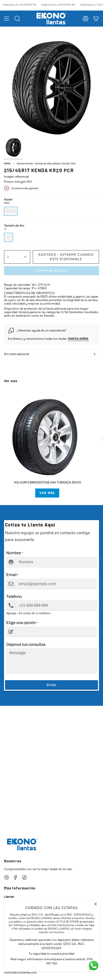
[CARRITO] (96, 18)
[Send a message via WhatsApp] (93, 965)
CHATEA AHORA (78, 338)
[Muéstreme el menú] (7, 18)
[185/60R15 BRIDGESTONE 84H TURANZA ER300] (47, 434)
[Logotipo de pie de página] (22, 844)
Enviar (51, 685)
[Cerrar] (95, 904)
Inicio (7, 163)
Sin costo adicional (16, 354)
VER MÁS (47, 493)
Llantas (9, 896)
